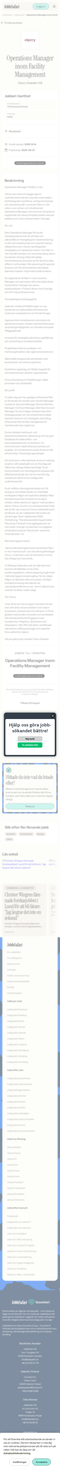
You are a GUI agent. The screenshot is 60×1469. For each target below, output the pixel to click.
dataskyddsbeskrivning (16, 1453)
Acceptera (41, 1462)
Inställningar (20, 1462)
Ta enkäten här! (30, 744)
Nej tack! (30, 738)
